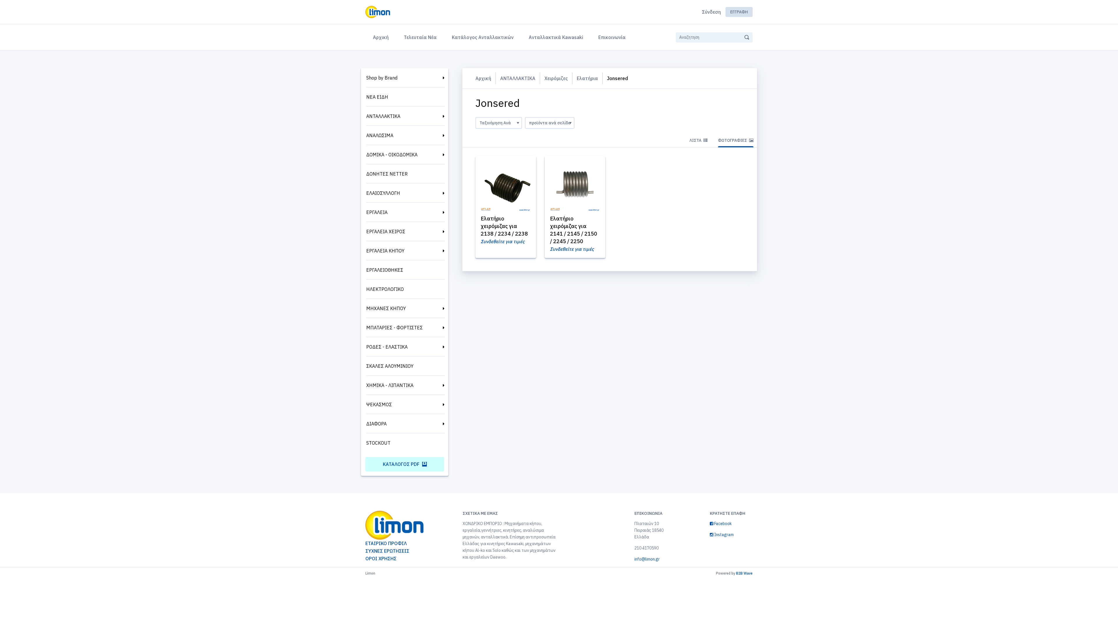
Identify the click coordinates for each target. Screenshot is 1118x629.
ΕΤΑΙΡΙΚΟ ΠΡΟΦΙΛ (386, 543)
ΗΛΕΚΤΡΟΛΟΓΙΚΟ (385, 289)
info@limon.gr (647, 559)
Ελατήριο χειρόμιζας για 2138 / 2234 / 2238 (504, 226)
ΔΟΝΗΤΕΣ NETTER (387, 174)
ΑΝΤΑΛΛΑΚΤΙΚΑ (383, 116)
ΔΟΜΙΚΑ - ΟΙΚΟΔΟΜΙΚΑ (392, 155)
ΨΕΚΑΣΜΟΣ (379, 404)
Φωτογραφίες (733, 140)
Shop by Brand (381, 78)
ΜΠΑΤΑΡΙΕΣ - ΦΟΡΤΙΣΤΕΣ (394, 328)
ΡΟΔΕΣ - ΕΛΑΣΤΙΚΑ (387, 347)
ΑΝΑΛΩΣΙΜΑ (379, 135)
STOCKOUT (378, 443)
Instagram (723, 534)
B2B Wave (744, 573)
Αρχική (382, 37)
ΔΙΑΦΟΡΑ (376, 424)
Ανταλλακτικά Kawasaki (556, 37)
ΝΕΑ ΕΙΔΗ (377, 97)
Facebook (722, 523)
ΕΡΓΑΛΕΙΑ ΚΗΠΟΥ (385, 251)
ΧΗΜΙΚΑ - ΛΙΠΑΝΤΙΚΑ (389, 385)
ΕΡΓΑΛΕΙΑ (377, 212)
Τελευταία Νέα (420, 37)
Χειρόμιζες (556, 78)
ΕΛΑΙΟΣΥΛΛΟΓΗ (383, 193)
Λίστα (695, 140)
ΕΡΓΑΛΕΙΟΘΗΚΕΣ (384, 270)
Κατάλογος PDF (402, 464)
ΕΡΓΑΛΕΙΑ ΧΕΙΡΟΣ (385, 231)
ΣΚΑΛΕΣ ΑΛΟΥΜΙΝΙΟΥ (389, 366)
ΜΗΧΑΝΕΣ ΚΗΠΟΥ (386, 308)
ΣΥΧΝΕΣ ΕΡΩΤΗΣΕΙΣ (387, 551)
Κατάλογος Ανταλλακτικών (483, 37)
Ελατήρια (587, 78)
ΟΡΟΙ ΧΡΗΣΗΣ (381, 558)
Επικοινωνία (612, 37)
